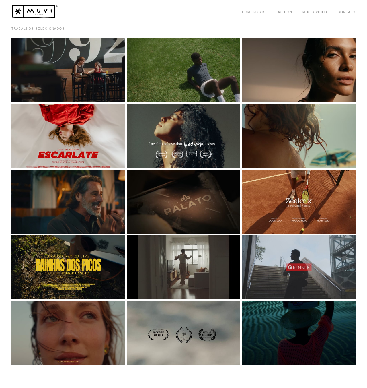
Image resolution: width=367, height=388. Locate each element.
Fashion (284, 11)
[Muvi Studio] (34, 11)
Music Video (314, 11)
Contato (347, 11)
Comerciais (254, 11)
